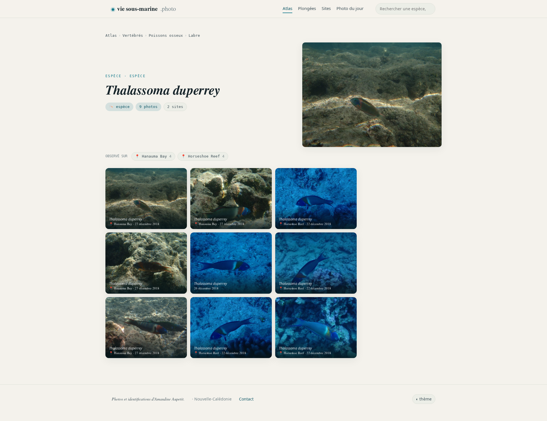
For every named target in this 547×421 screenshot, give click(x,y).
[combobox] (405, 9)
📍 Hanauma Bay (153, 156)
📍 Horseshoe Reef (202, 156)
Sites (326, 8)
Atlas (287, 8)
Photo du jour (350, 8)
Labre (194, 35)
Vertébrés (133, 35)
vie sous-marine (146, 8)
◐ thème (424, 399)
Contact (246, 399)
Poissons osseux (166, 35)
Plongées (307, 8)
